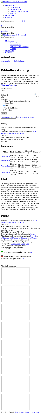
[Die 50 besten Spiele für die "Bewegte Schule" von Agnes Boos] (23, 374)
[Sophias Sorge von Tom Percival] (8, 319)
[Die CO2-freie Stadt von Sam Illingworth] (8, 301)
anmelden (4, 25)
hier (31, 252)
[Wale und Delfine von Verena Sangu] (23, 301)
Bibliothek (4, 95)
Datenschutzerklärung (22, 412)
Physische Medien (11, 108)
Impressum (35, 412)
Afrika (32, 234)
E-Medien (8, 110)
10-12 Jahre (5, 238)
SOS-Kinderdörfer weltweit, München (19, 132)
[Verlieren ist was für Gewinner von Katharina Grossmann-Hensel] (23, 319)
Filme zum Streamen (8, 85)
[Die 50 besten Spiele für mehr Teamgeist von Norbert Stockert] (23, 355)
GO (23, 21)
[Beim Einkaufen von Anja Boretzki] (8, 410)
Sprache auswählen (7, 27)
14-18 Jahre (23, 238)
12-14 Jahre (14, 238)
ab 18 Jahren (32, 238)
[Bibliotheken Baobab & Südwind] (13, 2)
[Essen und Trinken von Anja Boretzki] (8, 392)
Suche (3, 91)
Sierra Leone (15, 244)
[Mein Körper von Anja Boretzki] (23, 392)
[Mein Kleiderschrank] (23, 410)
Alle (6, 106)
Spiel (27, 244)
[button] (37, 95)
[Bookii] (8, 337)
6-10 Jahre (33, 236)
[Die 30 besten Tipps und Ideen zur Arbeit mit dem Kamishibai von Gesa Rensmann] (8, 283)
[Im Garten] (8, 355)
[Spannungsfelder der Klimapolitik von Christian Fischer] (23, 283)
